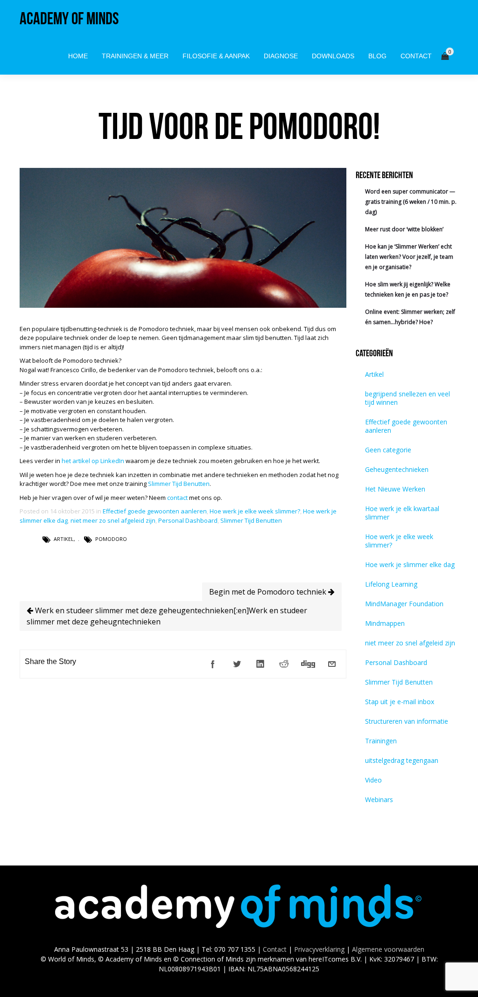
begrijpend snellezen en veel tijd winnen (407, 398)
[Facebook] (213, 664)
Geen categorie (388, 449)
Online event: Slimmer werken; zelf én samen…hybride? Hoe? (410, 317)
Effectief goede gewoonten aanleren (155, 511)
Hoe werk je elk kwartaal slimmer (402, 512)
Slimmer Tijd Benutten (179, 483)
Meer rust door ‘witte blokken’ (404, 229)
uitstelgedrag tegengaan (401, 760)
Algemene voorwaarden (388, 949)
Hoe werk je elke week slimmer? (255, 511)
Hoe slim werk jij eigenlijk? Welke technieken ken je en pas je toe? (407, 289)
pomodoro (111, 538)
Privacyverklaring (319, 949)
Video (373, 779)
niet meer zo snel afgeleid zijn (112, 520)
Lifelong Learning (391, 584)
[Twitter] (236, 664)
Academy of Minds (69, 18)
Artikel (64, 538)
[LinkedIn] (260, 664)
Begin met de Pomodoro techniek (268, 592)
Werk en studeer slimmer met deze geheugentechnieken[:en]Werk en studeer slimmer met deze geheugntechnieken (167, 616)
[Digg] (308, 664)
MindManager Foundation (404, 603)
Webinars (379, 799)
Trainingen (381, 740)
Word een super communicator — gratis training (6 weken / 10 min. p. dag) (411, 201)
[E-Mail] (332, 664)
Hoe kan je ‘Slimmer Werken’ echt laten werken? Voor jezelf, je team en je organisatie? (409, 256)
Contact (275, 949)
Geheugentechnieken (397, 469)
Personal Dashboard (188, 520)
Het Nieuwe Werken (395, 489)
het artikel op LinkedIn (93, 461)
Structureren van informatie (406, 721)
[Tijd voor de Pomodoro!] (183, 305)
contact (177, 497)
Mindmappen (385, 623)
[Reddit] (284, 664)
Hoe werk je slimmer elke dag (410, 564)
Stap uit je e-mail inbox (399, 701)
